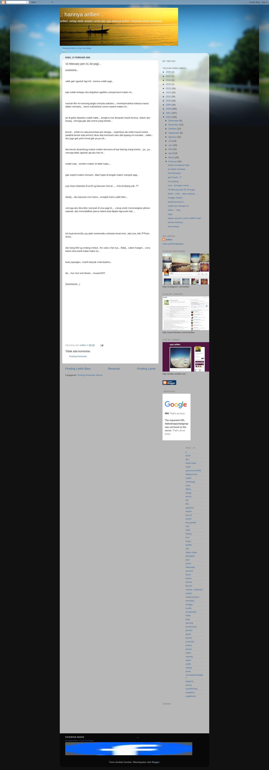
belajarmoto (191, 474)
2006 (169, 117)
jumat (188, 563)
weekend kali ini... (176, 202)
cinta (188, 485)
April (170, 153)
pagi (188, 619)
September (174, 133)
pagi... (171, 214)
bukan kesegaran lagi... (179, 165)
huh (187, 537)
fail (187, 500)
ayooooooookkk (193, 470)
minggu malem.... (176, 198)
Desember (173, 120)
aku (187, 459)
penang (189, 623)
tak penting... (174, 226)
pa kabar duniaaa (176, 169)
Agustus (172, 137)
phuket (189, 630)
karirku (189, 582)
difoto (188, 489)
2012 (169, 92)
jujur (188, 560)
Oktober (172, 129)
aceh (188, 455)
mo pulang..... (174, 181)
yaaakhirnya (192, 689)
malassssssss (192, 597)
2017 (169, 76)
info (187, 549)
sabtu (188, 653)
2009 (169, 105)
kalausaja (190, 567)
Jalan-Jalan (191, 552)
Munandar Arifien (69, 48)
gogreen (190, 507)
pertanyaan (191, 627)
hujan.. (189, 541)
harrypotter (191, 522)
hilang (188, 534)
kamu (188, 574)
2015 (169, 84)
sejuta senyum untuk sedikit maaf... (185, 218)
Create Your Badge (84, 48)
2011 (168, 96)
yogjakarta (191, 696)
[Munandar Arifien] (64, 51)
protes (189, 645)
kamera (189, 571)
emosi (188, 496)
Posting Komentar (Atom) (90, 375)
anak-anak (191, 463)
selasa (189, 668)
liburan (189, 586)
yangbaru (190, 692)
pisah (188, 634)
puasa (189, 649)
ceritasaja (190, 482)
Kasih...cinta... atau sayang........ (183, 194)
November (173, 125)
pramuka (190, 641)
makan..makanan (194, 589)
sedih (188, 664)
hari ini (189, 515)
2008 (169, 109)
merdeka (190, 601)
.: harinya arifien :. (82, 14)
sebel (188, 660)
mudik (188, 608)
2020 (169, 72)
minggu (189, 604)
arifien (169, 239)
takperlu (189, 681)
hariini (188, 519)
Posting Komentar (78, 356)
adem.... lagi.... (175, 210)
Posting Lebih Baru (78, 368)
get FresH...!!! (174, 177)
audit (188, 467)
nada (188, 615)
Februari (172, 161)
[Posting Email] (101, 345)
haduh (189, 511)
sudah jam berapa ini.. (179, 206)
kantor (189, 578)
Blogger (155, 762)
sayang (189, 656)
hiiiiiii (188, 530)
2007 (169, 113)
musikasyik (191, 612)
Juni (170, 145)
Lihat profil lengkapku (173, 244)
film (187, 504)
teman (189, 685)
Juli (170, 141)
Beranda (114, 368)
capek (188, 478)
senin (188, 671)
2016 (169, 80)
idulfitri (189, 545)
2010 (169, 101)
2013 (169, 88)
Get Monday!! (174, 173)
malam (189, 593)
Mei (170, 149)
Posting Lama (146, 368)
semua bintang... (176, 222)
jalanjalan (190, 556)
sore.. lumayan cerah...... (180, 185)
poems (189, 638)
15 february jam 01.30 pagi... (182, 189)
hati (187, 526)
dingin (188, 493)
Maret (171, 157)
